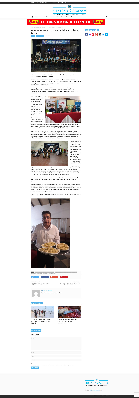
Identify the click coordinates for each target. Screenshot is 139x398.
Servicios (52, 17)
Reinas (57, 17)
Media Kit (60, 2)
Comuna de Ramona (39, 272)
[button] (106, 17)
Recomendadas (65, 17)
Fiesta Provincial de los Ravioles (69, 272)
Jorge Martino (35, 273)
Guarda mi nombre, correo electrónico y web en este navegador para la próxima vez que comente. (52, 365)
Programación (38, 17)
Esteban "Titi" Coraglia (49, 272)
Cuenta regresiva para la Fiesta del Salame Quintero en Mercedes (68, 320)
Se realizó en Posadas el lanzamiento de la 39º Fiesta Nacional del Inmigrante (40, 284)
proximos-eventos (39, 35)
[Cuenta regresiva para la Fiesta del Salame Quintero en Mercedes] (69, 312)
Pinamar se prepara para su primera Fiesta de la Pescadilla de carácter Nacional (41, 321)
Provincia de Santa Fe (51, 273)
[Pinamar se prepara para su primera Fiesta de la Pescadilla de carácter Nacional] (42, 312)
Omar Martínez (42, 273)
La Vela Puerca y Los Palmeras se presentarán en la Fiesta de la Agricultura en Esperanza (70, 284)
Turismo (73, 17)
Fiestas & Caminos (46, 290)
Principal (33, 35)
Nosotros (53, 2)
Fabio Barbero (58, 272)
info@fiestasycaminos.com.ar (96, 390)
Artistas (46, 17)
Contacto (67, 2)
